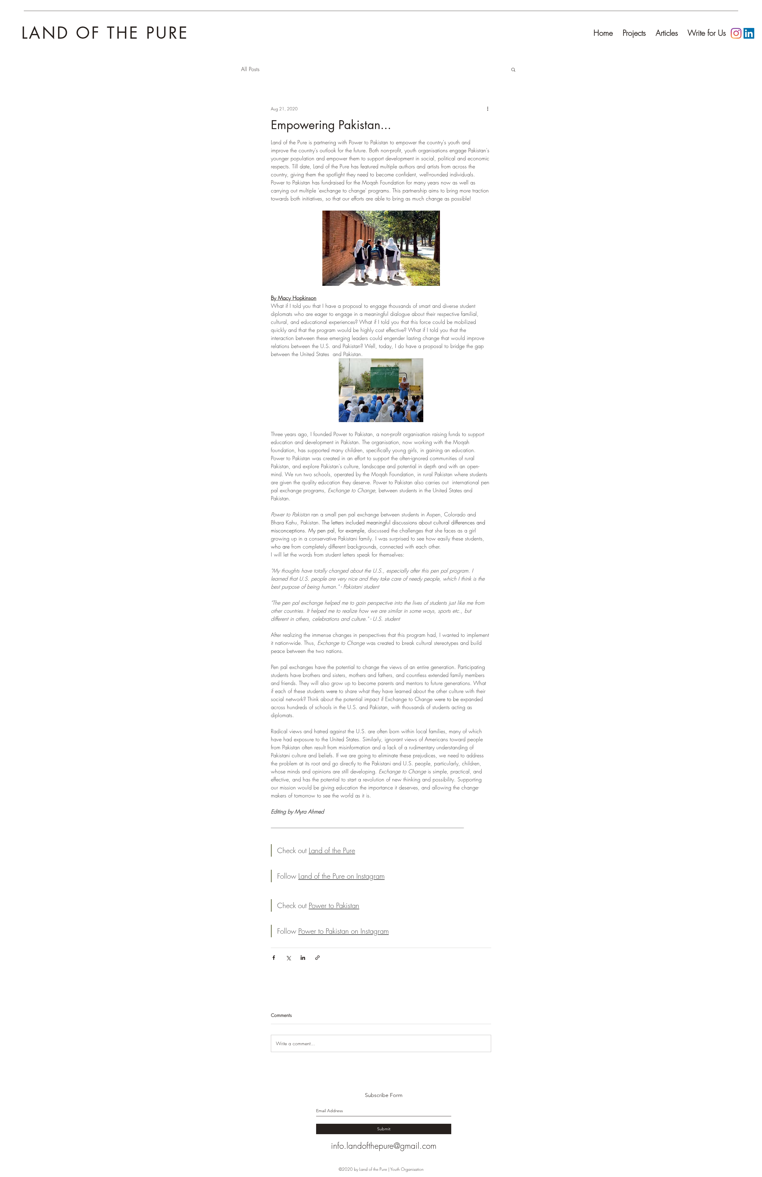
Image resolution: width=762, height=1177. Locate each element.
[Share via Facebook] (274, 957)
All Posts (250, 69)
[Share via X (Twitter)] (288, 957)
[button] (513, 69)
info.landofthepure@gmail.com (383, 1145)
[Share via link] (317, 957)
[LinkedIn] (749, 33)
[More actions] (487, 108)
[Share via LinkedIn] (303, 957)
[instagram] (736, 33)
